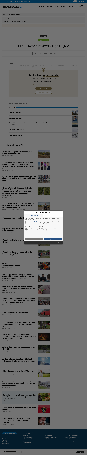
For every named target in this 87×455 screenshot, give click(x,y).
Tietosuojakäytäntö (58, 242)
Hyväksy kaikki (53, 239)
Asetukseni (53, 215)
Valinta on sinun (34, 215)
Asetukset (34, 239)
